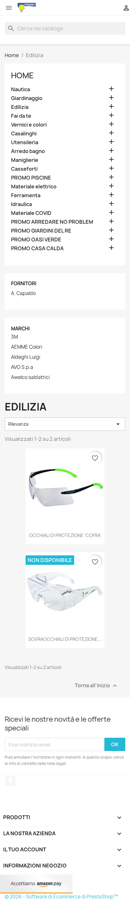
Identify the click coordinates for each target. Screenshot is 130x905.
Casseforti (24, 169)
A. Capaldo (23, 293)
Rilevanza (65, 424)
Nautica (20, 89)
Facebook (10, 781)
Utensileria (24, 142)
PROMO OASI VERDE (36, 239)
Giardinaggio (26, 98)
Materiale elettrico (33, 186)
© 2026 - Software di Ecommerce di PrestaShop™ (61, 896)
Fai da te (21, 116)
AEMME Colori (26, 347)
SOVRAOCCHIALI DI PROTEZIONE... (65, 639)
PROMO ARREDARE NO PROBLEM (52, 222)
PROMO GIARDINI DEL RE (41, 231)
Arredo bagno (28, 151)
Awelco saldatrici (30, 377)
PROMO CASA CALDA (37, 248)
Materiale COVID (31, 213)
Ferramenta (25, 195)
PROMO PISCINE (31, 177)
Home (22, 75)
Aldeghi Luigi (25, 357)
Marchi (20, 328)
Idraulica (21, 204)
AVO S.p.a (22, 367)
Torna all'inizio (97, 686)
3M (14, 337)
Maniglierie (24, 160)
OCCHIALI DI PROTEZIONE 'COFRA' (65, 535)
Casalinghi (24, 133)
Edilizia (19, 107)
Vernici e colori (29, 124)
